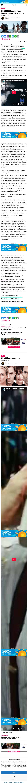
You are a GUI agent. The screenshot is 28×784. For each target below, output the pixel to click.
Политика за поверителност (18, 782)
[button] (26, 759)
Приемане (14, 772)
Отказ (14, 776)
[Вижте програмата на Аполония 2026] (14, 3)
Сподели (5, 39)
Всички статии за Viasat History (15, 301)
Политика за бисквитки (8, 782)
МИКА (7, 18)
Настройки (14, 779)
